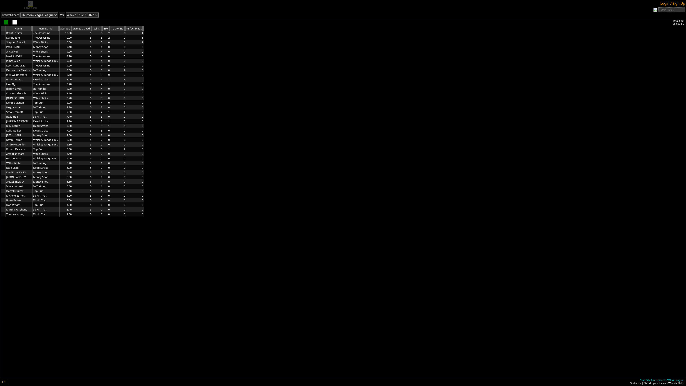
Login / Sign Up (672, 3)
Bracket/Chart (10, 15)
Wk (62, 15)
